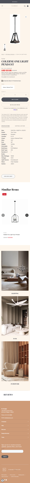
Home (2, 54)
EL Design (16, 469)
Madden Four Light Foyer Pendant (11, 234)
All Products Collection (10, 54)
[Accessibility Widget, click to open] (2, 480)
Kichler (5, 232)
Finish (2, 84)
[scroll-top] (27, 475)
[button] (2, 6)
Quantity (3, 91)
